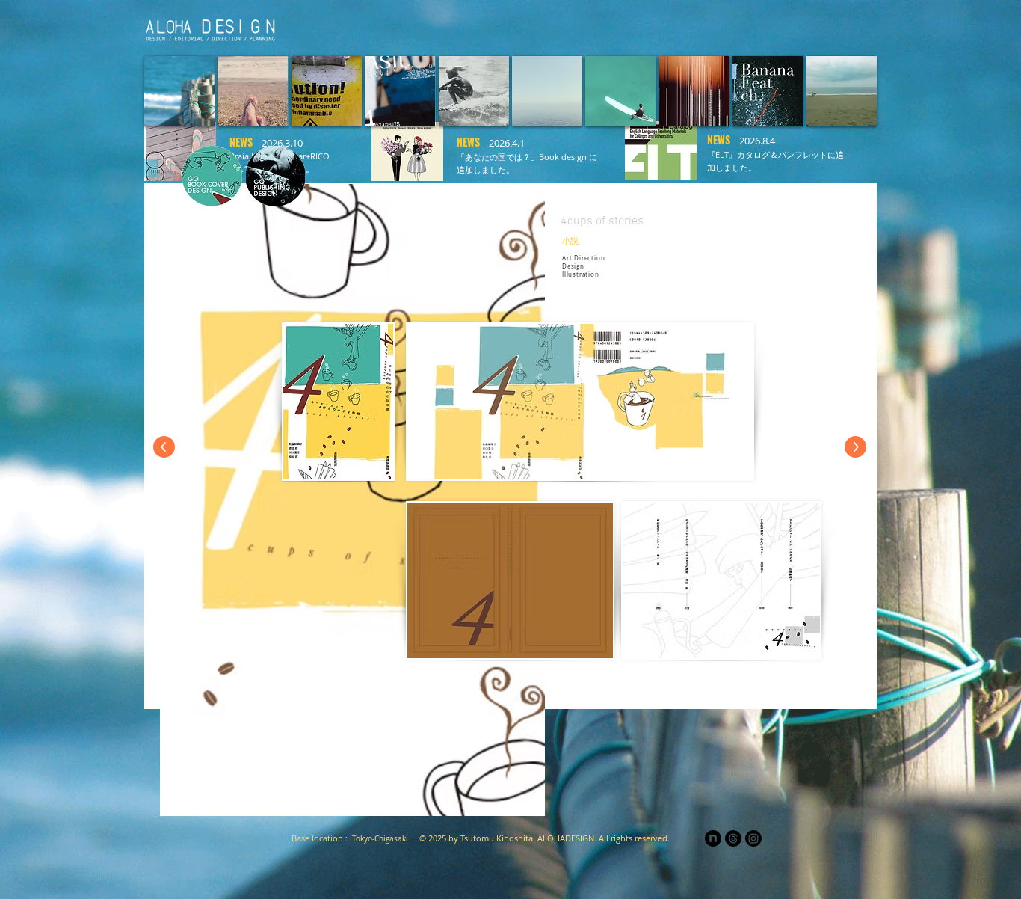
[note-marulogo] (713, 838)
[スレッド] (733, 838)
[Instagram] (753, 838)
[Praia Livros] (668, 26)
